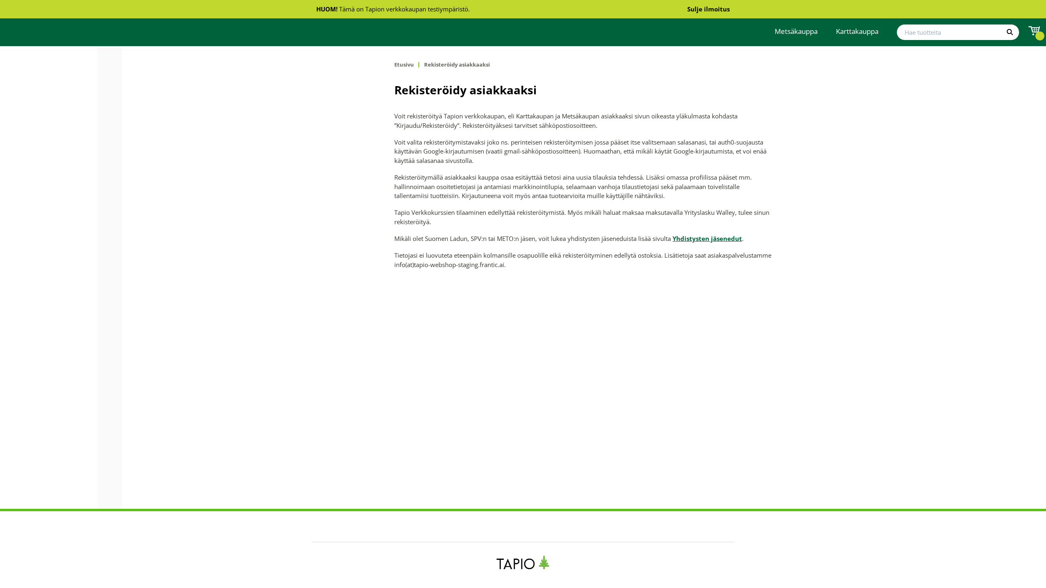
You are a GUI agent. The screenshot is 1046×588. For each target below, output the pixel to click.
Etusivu (404, 64)
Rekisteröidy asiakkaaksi (457, 64)
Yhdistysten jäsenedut (707, 238)
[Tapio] (523, 562)
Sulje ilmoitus (708, 9)
